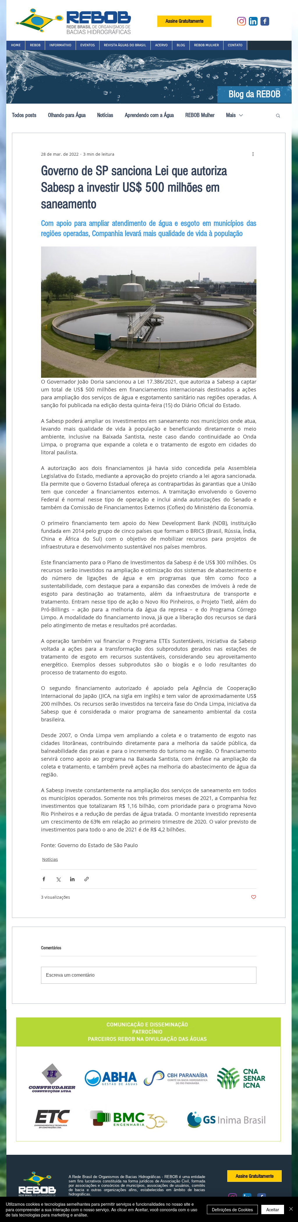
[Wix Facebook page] (264, 21)
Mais (231, 115)
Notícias (105, 115)
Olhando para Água (67, 115)
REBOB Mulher (199, 115)
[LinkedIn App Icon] (253, 21)
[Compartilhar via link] (86, 879)
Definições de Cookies (232, 1209)
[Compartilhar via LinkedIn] (72, 879)
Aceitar (272, 1209)
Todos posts (24, 115)
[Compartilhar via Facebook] (44, 879)
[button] (35, 45)
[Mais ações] (252, 153)
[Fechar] (291, 1209)
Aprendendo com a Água (149, 115)
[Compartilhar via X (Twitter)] (58, 879)
